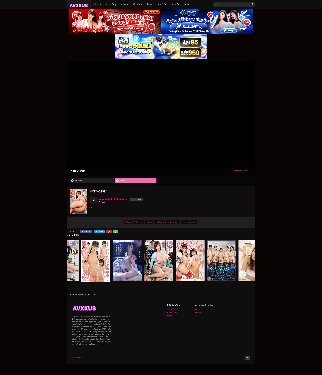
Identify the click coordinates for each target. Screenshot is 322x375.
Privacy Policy (172, 312)
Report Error (237, 171)
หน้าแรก (97, 4)
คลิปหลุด (198, 312)
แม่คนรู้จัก (161, 4)
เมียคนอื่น (137, 4)
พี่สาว (149, 4)
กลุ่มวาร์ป (175, 4)
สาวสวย (124, 4)
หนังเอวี (92, 207)
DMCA (169, 316)
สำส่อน (185, 222)
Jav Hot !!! (198, 309)
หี (195, 316)
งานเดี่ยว (158, 222)
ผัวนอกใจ (168, 222)
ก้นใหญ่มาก (138, 222)
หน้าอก (193, 222)
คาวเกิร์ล (149, 222)
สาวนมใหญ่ (111, 4)
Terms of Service (173, 309)
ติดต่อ (186, 4)
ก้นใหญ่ (128, 222)
